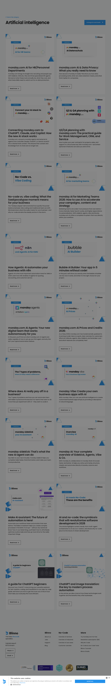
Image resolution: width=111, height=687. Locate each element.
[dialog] (55, 681)
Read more (22, 682)
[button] (41, 685)
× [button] (109, 677)
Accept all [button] (90, 681)
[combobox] (107, 678)
